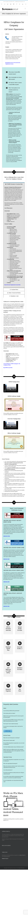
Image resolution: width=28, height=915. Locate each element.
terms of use (22, 855)
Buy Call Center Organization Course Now (12, 284)
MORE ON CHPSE (6, 536)
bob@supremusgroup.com (20, 1)
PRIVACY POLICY (5, 858)
